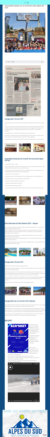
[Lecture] (9, 363)
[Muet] (36, 363)
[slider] (22, 363)
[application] (24, 383)
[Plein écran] (38, 363)
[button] (23, 383)
